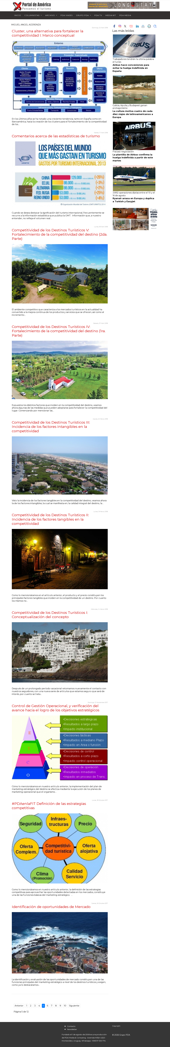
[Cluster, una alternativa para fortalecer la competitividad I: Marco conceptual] (60, 77)
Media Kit (110, 15)
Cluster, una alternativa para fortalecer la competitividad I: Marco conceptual (47, 33)
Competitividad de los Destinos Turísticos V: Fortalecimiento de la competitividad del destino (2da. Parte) (59, 234)
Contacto (71, 1026)
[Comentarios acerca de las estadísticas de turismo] (60, 174)
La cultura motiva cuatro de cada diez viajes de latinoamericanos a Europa (133, 114)
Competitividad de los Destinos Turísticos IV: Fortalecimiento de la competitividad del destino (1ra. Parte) (58, 331)
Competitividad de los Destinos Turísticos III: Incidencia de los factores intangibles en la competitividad (51, 426)
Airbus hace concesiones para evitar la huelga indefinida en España (131, 68)
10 (65, 1005)
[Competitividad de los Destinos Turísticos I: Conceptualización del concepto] (60, 652)
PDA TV (98, 15)
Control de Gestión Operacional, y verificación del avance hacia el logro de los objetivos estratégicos (55, 708)
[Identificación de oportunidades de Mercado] (60, 942)
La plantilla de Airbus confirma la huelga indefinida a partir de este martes (133, 157)
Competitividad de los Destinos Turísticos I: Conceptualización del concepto (50, 614)
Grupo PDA (82, 15)
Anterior (19, 1005)
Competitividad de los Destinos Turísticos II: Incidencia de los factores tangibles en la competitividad (50, 519)
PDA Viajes (67, 15)
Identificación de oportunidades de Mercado (51, 907)
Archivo (50, 15)
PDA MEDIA (125, 15)
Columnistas (32, 15)
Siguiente (74, 1005)
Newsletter (72, 1029)
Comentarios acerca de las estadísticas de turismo (56, 136)
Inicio (17, 15)
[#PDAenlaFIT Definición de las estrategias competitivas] (60, 848)
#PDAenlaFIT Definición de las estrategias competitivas (49, 805)
